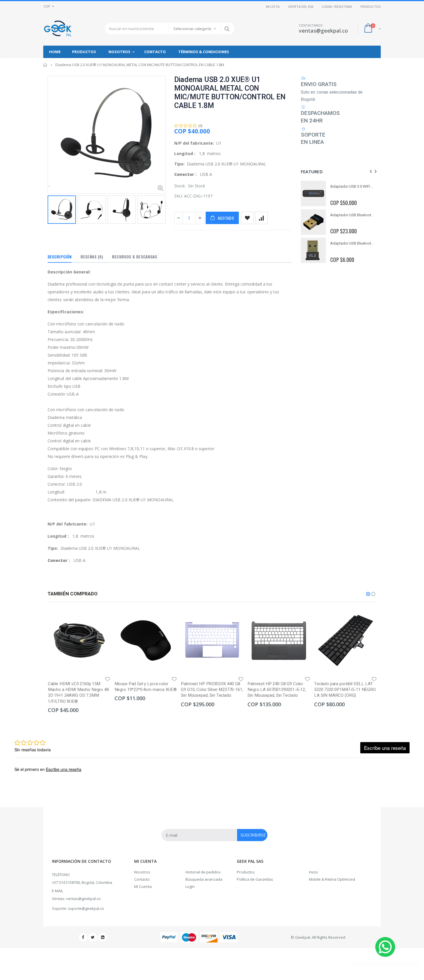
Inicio (45, 65)
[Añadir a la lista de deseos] (247, 218)
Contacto (142, 879)
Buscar (227, 28)
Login (190, 886)
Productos (246, 872)
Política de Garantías (255, 879)
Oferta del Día (300, 6)
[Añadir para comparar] (261, 218)
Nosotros (142, 872)
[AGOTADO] (234, 618)
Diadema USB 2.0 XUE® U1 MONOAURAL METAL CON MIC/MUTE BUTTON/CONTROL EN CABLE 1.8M (230, 92)
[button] (368, 593)
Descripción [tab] (60, 257)
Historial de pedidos (203, 872)
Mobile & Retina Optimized (332, 879)
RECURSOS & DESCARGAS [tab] (134, 257)
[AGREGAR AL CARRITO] (100, 618)
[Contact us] (385, 947)
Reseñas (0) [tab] (91, 257)
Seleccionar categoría (192, 28)
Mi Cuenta (143, 886)
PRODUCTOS (371, 6)
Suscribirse (253, 835)
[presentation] (54, 209)
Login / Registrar (337, 6)
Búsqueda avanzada (203, 879)
